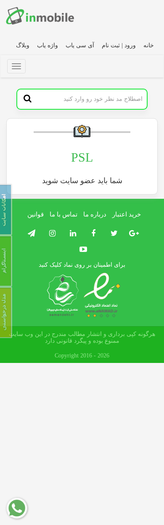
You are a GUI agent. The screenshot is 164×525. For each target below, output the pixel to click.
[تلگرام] (30, 233)
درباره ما (94, 214)
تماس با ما (63, 214)
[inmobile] (40, 15)
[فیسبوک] (91, 233)
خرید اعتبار (126, 214)
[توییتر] (112, 233)
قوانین (35, 214)
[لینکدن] (71, 233)
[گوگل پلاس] (132, 233)
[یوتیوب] (82, 249)
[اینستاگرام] (50, 233)
